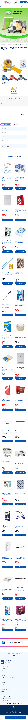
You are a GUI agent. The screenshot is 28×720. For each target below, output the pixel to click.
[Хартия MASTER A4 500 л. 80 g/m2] (20, 232)
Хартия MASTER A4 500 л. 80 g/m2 (20, 241)
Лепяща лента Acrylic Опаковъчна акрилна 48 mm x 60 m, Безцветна (20, 338)
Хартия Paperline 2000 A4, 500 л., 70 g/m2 (7, 526)
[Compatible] (5, 643)
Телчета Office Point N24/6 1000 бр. (7, 462)
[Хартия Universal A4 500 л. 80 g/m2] (20, 452)
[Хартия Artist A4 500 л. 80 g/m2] (20, 263)
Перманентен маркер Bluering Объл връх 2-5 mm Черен (20, 558)
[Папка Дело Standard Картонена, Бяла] (7, 546)
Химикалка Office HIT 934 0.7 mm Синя (19, 526)
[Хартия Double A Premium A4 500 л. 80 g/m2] (20, 295)
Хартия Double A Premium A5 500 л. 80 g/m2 (7, 621)
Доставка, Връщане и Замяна (8, 677)
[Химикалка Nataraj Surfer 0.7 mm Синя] (20, 421)
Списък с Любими (5, 689)
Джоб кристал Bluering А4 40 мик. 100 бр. (7, 589)
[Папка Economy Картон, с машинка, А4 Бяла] (7, 200)
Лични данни (4, 680)
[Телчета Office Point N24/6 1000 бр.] (7, 452)
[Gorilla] (23, 643)
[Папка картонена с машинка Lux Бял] (20, 358)
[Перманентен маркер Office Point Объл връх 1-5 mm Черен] (20, 578)
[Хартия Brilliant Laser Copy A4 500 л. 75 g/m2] (20, 200)
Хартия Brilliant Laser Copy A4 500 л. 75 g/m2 (20, 210)
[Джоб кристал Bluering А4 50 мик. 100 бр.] (7, 358)
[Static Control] (17, 642)
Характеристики (6, 124)
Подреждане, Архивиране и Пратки (14, 44)
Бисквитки (3, 679)
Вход (2, 670)
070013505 (24, 2)
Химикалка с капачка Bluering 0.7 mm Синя (6, 306)
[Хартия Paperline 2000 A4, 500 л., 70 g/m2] (7, 516)
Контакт (3, 686)
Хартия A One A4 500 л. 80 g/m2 (20, 399)
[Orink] (11, 643)
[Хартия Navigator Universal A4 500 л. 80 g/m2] (7, 231)
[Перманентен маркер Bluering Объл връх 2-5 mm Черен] (20, 546)
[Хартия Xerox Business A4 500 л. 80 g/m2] (7, 168)
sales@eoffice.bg (7, 698)
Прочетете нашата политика (14, 712)
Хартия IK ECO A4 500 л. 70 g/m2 (7, 399)
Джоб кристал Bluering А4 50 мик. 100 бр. (7, 369)
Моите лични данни (14, 715)
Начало (3, 44)
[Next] (26, 642)
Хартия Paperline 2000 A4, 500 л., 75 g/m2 (7, 337)
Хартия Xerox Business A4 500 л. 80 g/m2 (7, 179)
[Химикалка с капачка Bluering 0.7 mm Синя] (7, 295)
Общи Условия (4, 675)
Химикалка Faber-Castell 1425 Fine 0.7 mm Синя (7, 432)
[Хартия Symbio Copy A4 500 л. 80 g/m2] (20, 168)
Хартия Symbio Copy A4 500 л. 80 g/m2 (19, 179)
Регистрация (4, 672)
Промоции (3, 687)
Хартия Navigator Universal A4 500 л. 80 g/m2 (7, 242)
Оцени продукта (21, 114)
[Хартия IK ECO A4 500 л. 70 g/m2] (7, 390)
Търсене (3, 673)
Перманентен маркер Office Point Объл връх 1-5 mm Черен (20, 589)
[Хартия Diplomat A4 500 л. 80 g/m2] (20, 484)
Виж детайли (20, 251)
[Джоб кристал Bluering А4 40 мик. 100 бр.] (7, 578)
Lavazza (3, 693)
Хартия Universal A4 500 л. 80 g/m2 (20, 462)
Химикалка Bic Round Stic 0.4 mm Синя (7, 274)
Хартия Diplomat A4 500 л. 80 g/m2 (20, 494)
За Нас (2, 684)
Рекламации (4, 682)
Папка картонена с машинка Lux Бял (20, 368)
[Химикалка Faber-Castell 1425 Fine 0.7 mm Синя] (7, 421)
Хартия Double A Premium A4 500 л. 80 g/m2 (20, 305)
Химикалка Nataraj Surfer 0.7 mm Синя (20, 431)
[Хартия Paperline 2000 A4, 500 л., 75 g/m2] (7, 326)
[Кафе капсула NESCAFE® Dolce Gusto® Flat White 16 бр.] (7, 484)
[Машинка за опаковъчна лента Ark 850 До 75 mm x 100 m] (14, 84)
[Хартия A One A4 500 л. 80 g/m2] (20, 390)
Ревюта (15, 124)
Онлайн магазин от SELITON (14, 703)
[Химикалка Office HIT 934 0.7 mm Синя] (20, 516)
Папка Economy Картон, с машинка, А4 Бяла (7, 210)
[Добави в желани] (2, 718)
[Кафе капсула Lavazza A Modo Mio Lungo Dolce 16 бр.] (20, 610)
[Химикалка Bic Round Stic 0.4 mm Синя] (7, 263)
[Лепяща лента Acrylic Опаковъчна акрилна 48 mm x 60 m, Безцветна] (20, 327)
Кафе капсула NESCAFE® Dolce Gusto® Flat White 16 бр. (7, 495)
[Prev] (1, 642)
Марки (2, 691)
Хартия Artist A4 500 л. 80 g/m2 (19, 273)
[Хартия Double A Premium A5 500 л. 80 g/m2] (7, 610)
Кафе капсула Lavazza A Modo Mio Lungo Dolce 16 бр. (20, 621)
